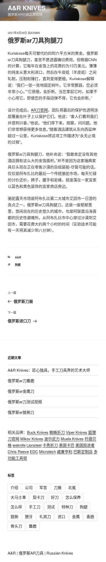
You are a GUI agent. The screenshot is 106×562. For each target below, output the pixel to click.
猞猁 (14, 516)
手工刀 (34, 506)
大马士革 (18, 497)
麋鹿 (33, 526)
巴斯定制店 (83, 451)
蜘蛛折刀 (57, 432)
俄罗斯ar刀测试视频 (25, 401)
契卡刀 (38, 497)
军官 (43, 487)
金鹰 (76, 516)
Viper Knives (76, 432)
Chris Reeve (18, 451)
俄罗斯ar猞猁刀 (21, 412)
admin (35, 33)
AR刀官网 (39, 110)
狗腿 (18, 265)
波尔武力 (52, 438)
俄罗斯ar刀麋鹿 (21, 380)
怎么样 (16, 506)
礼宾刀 (45, 516)
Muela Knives (72, 438)
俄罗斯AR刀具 (31, 553)
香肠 (90, 516)
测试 (51, 506)
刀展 (57, 487)
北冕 (72, 487)
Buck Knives (37, 432)
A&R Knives (27, 7)
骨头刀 (16, 526)
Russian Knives (60, 553)
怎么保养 (73, 497)
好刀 (55, 497)
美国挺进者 (85, 445)
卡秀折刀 (50, 445)
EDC (34, 451)
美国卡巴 (66, 445)
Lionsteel (33, 445)
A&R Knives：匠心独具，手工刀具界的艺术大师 (49, 370)
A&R (18, 257)
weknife (19, 445)
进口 (61, 516)
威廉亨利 (64, 451)
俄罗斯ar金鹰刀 (21, 391)
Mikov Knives (31, 438)
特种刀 (67, 506)
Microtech (47, 451)
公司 (29, 487)
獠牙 (29, 516)
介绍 (14, 487)
